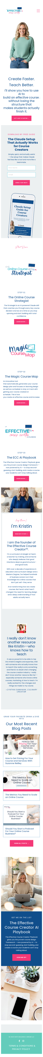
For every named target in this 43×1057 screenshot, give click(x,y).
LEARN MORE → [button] (21, 322)
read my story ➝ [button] (21, 534)
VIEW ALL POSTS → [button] (21, 843)
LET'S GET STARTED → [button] (21, 118)
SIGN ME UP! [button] (21, 957)
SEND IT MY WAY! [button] (21, 182)
